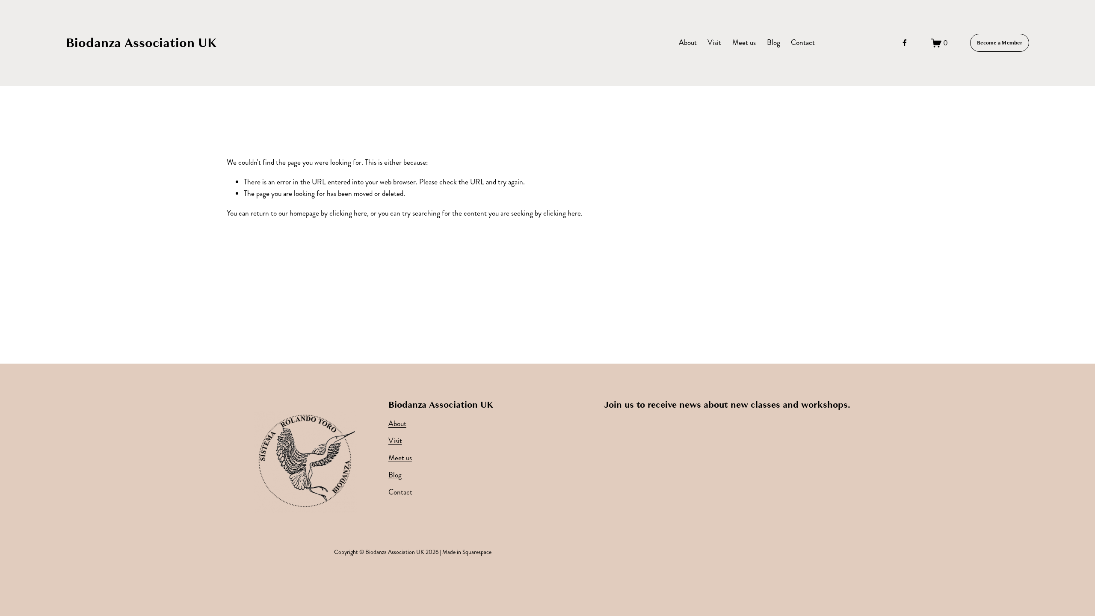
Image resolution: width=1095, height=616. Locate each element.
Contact (803, 42)
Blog (773, 42)
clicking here (348, 213)
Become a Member (999, 42)
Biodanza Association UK (141, 43)
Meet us (744, 42)
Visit (714, 42)
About (688, 42)
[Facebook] (904, 42)
